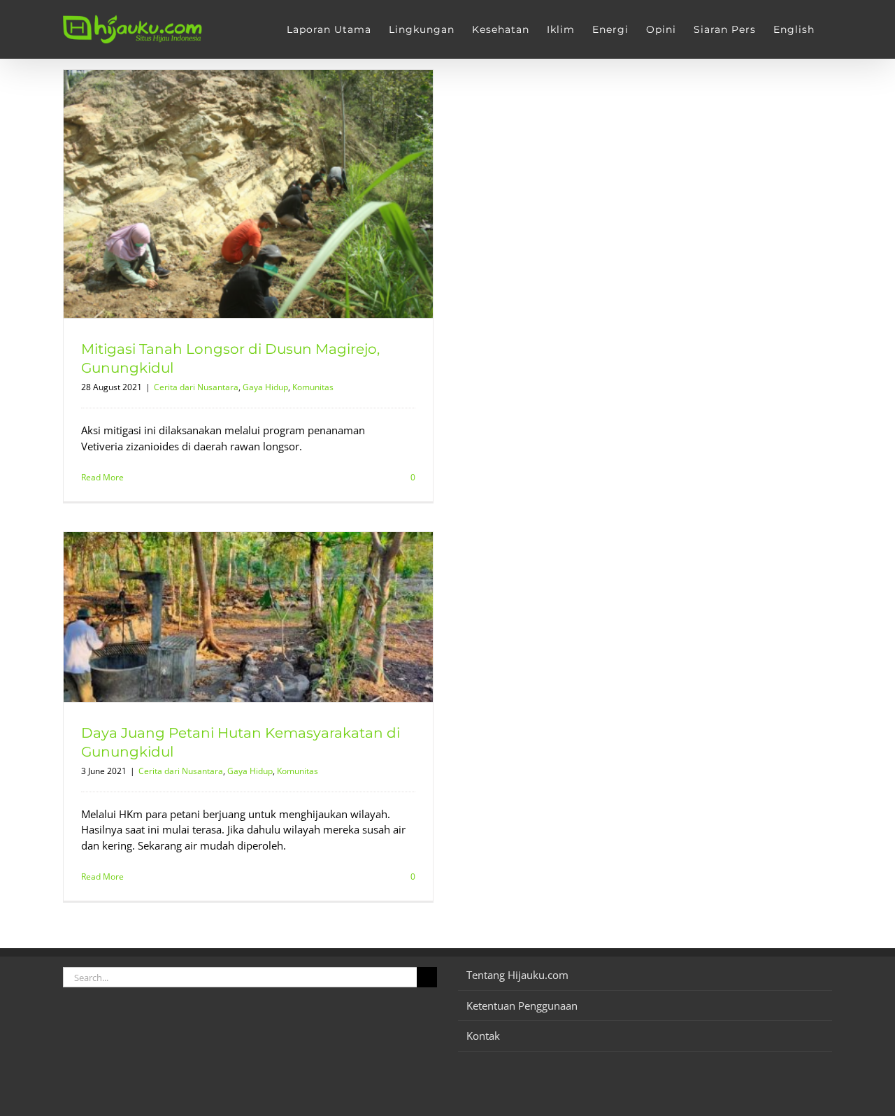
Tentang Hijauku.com (517, 975)
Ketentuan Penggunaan (522, 1006)
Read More (102, 477)
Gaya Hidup (265, 387)
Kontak (483, 1036)
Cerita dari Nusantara (196, 387)
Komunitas (313, 387)
